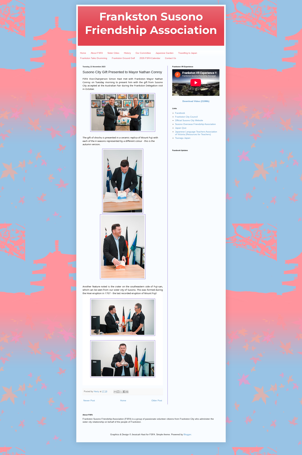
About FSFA (97, 53)
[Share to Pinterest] (127, 391)
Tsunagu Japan (182, 138)
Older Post (156, 400)
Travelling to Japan (187, 53)
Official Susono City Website (189, 120)
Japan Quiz (180, 128)
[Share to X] (121, 391)
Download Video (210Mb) (195, 101)
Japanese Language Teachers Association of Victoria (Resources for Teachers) (196, 133)
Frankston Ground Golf (123, 58)
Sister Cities (113, 53)
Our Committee (143, 53)
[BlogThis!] (118, 391)
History (127, 53)
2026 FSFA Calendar (150, 58)
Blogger (187, 434)
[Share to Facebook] (124, 391)
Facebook (180, 113)
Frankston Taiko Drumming (93, 58)
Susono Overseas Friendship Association (195, 124)
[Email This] (115, 391)
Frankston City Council (186, 116)
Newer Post (89, 400)
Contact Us (170, 58)
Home (83, 53)
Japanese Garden (164, 53)
